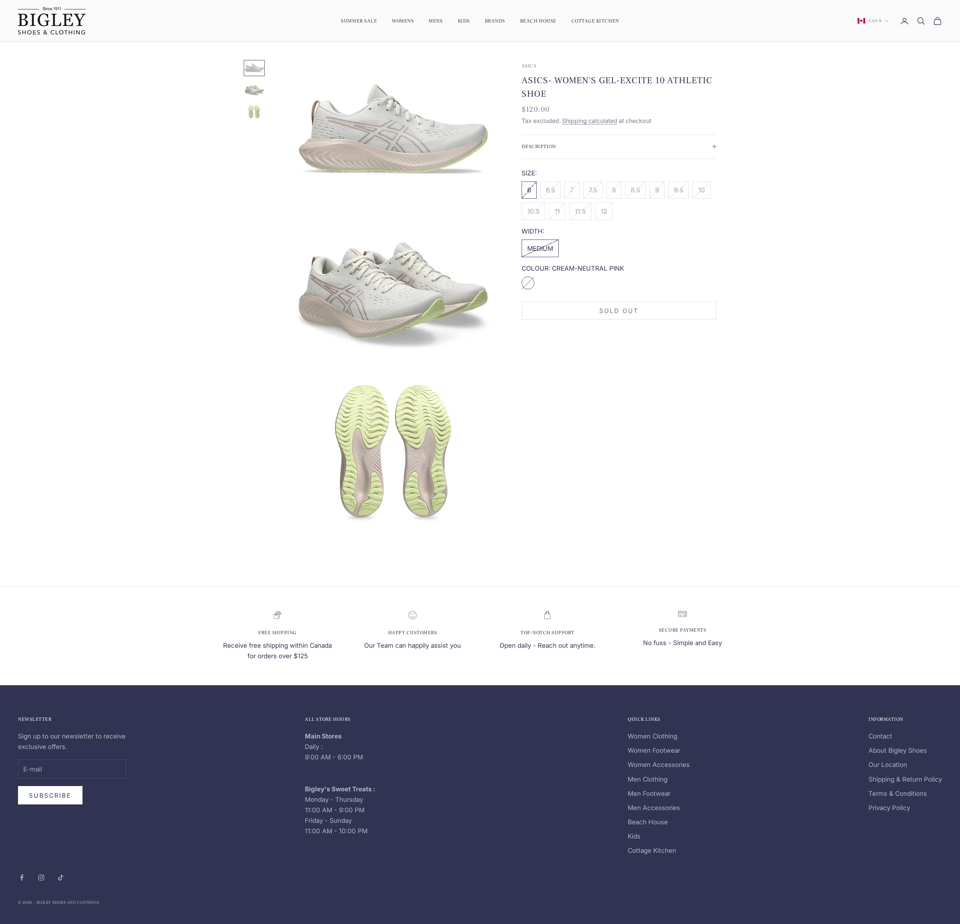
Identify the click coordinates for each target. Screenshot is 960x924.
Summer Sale (359, 21)
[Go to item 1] (254, 68)
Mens (435, 21)
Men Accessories (654, 808)
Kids (464, 21)
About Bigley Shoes (897, 750)
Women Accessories (659, 764)
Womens (403, 21)
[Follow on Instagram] (41, 877)
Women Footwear (654, 750)
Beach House (538, 21)
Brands (495, 21)
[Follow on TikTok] (60, 877)
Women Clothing (652, 736)
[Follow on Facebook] (22, 877)
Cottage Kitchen (595, 21)
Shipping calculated (589, 120)
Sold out (618, 310)
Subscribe (50, 795)
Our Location (887, 764)
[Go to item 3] (254, 112)
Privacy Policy (889, 808)
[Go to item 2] (254, 90)
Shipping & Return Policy (905, 779)
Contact (880, 736)
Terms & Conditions (897, 793)
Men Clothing (648, 779)
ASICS (529, 66)
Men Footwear (649, 793)
